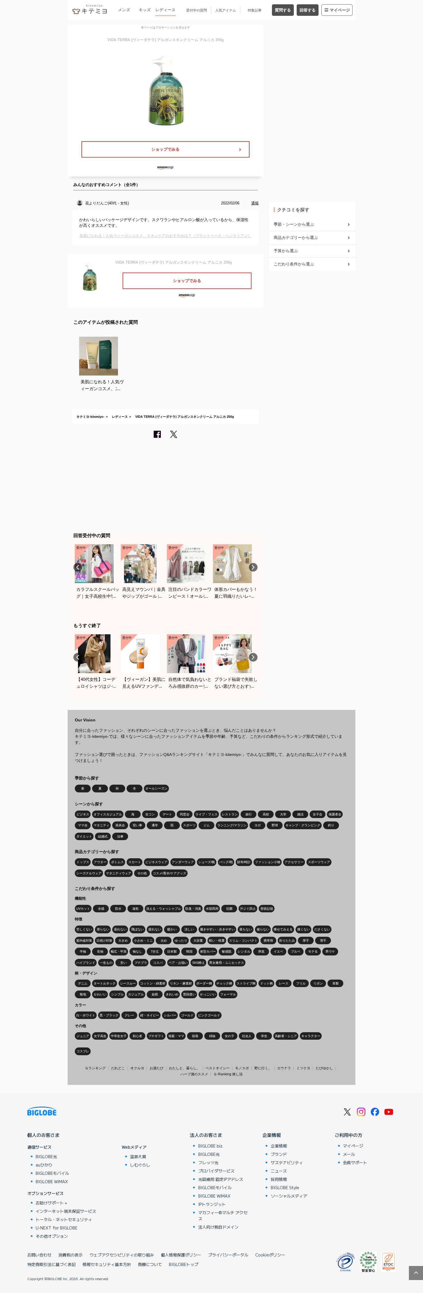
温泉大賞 (138, 1156)
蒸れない (120, 929)
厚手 (306, 940)
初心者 (137, 1036)
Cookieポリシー (270, 1255)
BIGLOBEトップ (183, 1264)
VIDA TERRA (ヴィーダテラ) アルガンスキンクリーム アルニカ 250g (184, 416)
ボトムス (117, 862)
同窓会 (184, 814)
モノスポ (242, 1068)
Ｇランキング (95, 1068)
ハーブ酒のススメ (194, 1074)
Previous (77, 567)
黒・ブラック (109, 1015)
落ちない (245, 929)
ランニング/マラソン (232, 825)
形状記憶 (266, 908)
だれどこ (118, 1068)
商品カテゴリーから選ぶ (296, 237)
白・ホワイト (85, 1015)
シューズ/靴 (206, 862)
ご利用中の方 (348, 1134)
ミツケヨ (303, 1068)
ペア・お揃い (178, 962)
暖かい (172, 929)
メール (349, 1154)
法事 (120, 836)
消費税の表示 (70, 1255)
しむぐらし (140, 1165)
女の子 (229, 1036)
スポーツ (189, 825)
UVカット (83, 908)
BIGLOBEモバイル (52, 1173)
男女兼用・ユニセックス (226, 962)
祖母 (195, 1036)
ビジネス (83, 814)
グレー (129, 1015)
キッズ (145, 9)
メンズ (124, 9)
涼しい (189, 929)
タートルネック (105, 983)
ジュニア (83, 1036)
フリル (301, 983)
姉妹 (212, 1036)
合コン (150, 814)
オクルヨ (137, 1068)
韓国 (189, 951)
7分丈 (155, 951)
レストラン (230, 814)
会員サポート (355, 1162)
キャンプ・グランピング (302, 825)
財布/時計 (244, 862)
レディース (165, 9)
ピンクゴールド (209, 1015)
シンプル (117, 994)
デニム (82, 983)
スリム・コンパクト (243, 940)
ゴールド (187, 1015)
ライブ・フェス (206, 814)
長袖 (100, 951)
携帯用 (268, 940)
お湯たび (156, 1068)
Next (253, 567)
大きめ (123, 940)
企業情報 (271, 1134)
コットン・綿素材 (152, 983)
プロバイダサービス (216, 1171)
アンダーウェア (183, 862)
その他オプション (52, 1236)
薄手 (323, 940)
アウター (100, 862)
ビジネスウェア (156, 862)
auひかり (44, 1165)
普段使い (189, 994)
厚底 (261, 951)
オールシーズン (156, 788)
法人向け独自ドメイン (218, 1227)
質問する (283, 10)
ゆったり (181, 940)
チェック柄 (224, 983)
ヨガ (257, 825)
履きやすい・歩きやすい (217, 929)
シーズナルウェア (89, 873)
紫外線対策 (84, 940)
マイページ (340, 10)
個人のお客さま (43, 1134)
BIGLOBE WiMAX (52, 1181)
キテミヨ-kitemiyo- (90, 416)
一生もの (106, 962)
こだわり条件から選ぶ (294, 264)
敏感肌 (226, 951)
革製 (335, 983)
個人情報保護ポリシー (181, 1255)
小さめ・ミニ (143, 940)
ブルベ (295, 951)
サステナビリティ (287, 1162)
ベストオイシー (217, 1068)
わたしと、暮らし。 (184, 1068)
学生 (264, 1036)
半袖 (83, 951)
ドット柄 (266, 983)
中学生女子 (119, 1036)
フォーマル (228, 994)
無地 (83, 994)
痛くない (303, 929)
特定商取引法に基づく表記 (51, 1264)
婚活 (300, 814)
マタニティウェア (118, 873)
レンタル (244, 951)
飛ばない (137, 929)
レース (283, 983)
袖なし (137, 951)
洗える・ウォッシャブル (163, 908)
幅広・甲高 (119, 951)
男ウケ (330, 951)
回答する (308, 10)
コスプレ (83, 1051)
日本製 (172, 951)
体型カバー (208, 951)
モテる (313, 951)
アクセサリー (294, 862)
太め (164, 940)
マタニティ (101, 825)
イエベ (278, 951)
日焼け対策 (104, 940)
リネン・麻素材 (181, 983)
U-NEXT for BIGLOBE (56, 1228)
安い (123, 962)
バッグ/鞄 (226, 862)
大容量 (198, 940)
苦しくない (84, 929)
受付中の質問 (196, 10)
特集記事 (255, 10)
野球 (275, 825)
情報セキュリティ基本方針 (107, 1264)
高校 (266, 814)
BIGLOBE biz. (211, 1146)
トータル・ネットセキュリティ (64, 1219)
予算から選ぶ (286, 250)
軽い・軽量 (217, 940)
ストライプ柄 (246, 983)
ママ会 (82, 825)
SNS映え (198, 962)
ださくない (322, 929)
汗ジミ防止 (248, 908)
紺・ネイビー (149, 1015)
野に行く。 (263, 1068)
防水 (118, 908)
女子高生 (100, 1036)
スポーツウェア (319, 862)
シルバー (170, 1015)
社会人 (246, 1036)
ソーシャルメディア (289, 1196)
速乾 (135, 908)
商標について (150, 1264)
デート (167, 814)
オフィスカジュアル (108, 814)
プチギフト (156, 1036)
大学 (283, 814)
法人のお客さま (206, 1134)
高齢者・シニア (286, 1036)
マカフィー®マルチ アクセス (222, 1215)
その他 (142, 873)
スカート (134, 862)
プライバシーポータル (228, 1255)
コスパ (158, 962)
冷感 (101, 908)
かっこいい (208, 994)
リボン (318, 983)
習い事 (137, 825)
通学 (155, 825)
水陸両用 (212, 908)
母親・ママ (176, 1036)
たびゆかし (324, 1068)
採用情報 (279, 1179)
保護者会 (335, 814)
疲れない (154, 929)
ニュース (279, 1171)
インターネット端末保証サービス (66, 1211)
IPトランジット (212, 1204)
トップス (83, 862)
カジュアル (136, 994)
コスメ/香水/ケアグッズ (169, 873)
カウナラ (284, 1068)
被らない (263, 929)
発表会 (120, 825)
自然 (155, 994)
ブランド (279, 1154)
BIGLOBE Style (285, 1187)
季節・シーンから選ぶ (294, 224)
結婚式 (103, 836)
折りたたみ (287, 940)
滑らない (103, 929)
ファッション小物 (267, 862)
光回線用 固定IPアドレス (220, 1179)
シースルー (128, 983)
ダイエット (84, 836)
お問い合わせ (39, 1255)
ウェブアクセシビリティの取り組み (121, 1255)
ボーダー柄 (204, 983)
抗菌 (229, 908)
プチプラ (140, 962)
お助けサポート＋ (52, 1203)
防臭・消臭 (193, 908)
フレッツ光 (208, 1162)
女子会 (317, 814)
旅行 (248, 814)
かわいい (100, 994)
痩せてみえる (283, 929)
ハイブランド (85, 962)
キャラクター (310, 1036)
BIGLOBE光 (46, 1156)
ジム (206, 825)
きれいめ (172, 994)
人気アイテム (225, 10)
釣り (331, 825)
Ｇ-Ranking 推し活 (228, 1074)
